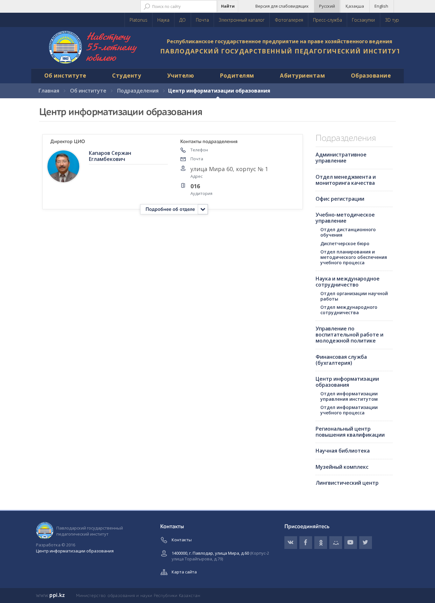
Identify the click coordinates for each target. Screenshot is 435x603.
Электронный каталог (242, 20)
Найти (228, 6)
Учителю (180, 75)
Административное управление (341, 157)
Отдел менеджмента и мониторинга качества (346, 179)
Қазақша (355, 6)
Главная (49, 90)
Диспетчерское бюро (344, 243)
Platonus (138, 20)
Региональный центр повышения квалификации (350, 431)
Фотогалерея (289, 20)
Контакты (182, 540)
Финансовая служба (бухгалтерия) (341, 359)
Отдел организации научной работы (354, 296)
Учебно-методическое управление (345, 217)
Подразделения (138, 90)
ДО (182, 20)
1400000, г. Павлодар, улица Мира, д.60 (220, 556)
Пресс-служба (327, 20)
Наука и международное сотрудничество (348, 281)
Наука (163, 20)
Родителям (237, 75)
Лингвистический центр (347, 482)
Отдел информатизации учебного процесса (349, 410)
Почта (202, 20)
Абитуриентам (302, 75)
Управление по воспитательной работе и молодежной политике (349, 334)
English (381, 6)
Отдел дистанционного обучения (348, 232)
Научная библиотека (343, 450)
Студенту (126, 75)
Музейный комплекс (342, 466)
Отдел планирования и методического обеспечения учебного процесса (353, 257)
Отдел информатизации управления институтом (349, 396)
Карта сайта (184, 572)
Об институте (65, 75)
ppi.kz (50, 595)
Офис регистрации (340, 198)
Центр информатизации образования (347, 381)
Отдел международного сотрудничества (348, 309)
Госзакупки (363, 20)
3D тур (392, 20)
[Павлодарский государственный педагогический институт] (93, 47)
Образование (371, 75)
